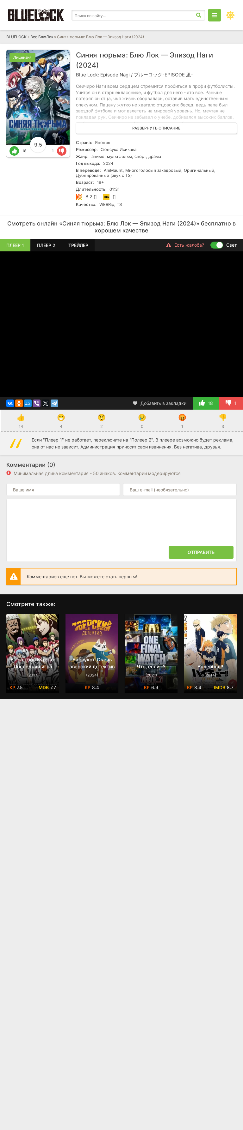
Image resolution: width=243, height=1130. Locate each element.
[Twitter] (45, 403)
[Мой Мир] (28, 403)
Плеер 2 (46, 245)
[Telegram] (54, 403)
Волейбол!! (210, 667)
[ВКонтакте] (10, 403)
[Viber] (36, 403)
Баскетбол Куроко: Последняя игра (32, 663)
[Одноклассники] (19, 403)
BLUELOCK (16, 36)
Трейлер (78, 245)
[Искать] (198, 15)
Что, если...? (151, 667)
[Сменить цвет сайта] (230, 15)
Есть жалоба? (189, 245)
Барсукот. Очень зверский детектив (92, 663)
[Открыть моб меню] (214, 15)
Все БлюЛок (41, 36)
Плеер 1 (15, 245)
